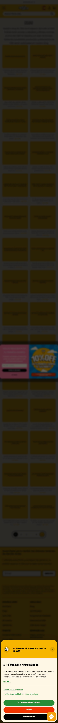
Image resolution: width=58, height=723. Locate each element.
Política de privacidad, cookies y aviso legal (21, 694)
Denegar (29, 710)
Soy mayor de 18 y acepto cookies (29, 703)
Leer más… (7, 682)
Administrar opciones (13, 689)
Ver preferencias (29, 717)
